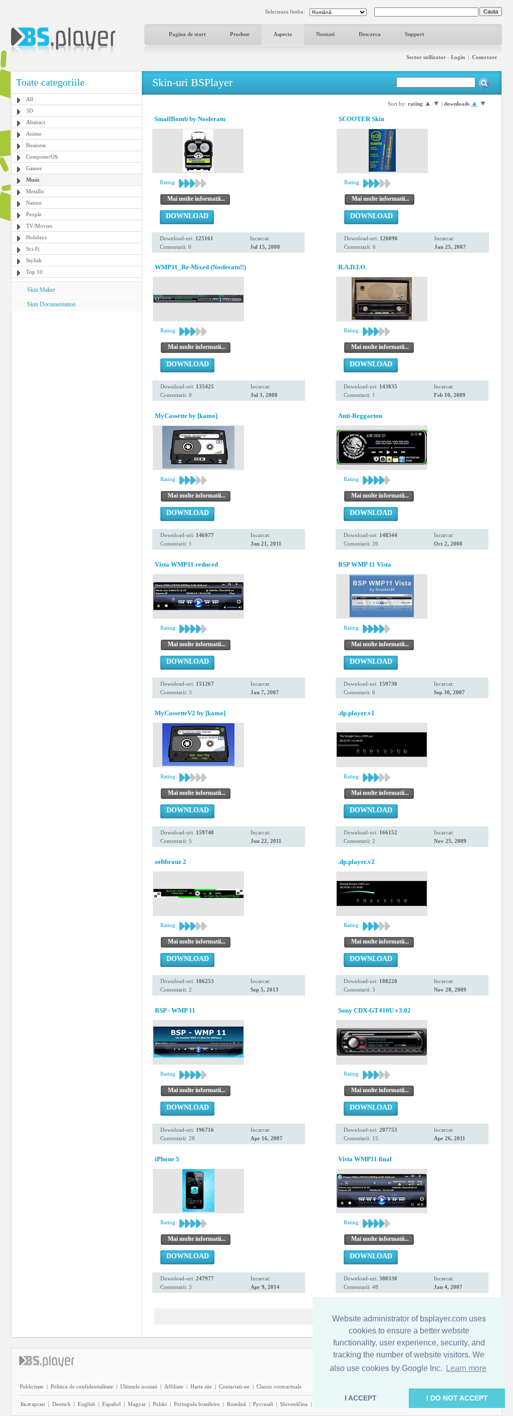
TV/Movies (39, 226)
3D (29, 111)
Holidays (36, 237)
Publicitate (32, 1386)
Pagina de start (187, 34)
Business (36, 145)
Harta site (201, 1386)
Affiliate (173, 1386)
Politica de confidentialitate (82, 1386)
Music (33, 180)
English (86, 1404)
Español (111, 1404)
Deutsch (61, 1404)
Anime (34, 134)
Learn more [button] (466, 1368)
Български (33, 1404)
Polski (160, 1404)
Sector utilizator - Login (435, 57)
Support (414, 34)
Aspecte (283, 34)
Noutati (325, 34)
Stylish (34, 260)
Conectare (484, 57)
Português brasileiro (197, 1404)
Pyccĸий (263, 1404)
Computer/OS (42, 157)
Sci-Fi (33, 249)
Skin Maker (41, 289)
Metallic (35, 191)
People (34, 214)
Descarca (370, 34)
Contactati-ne (234, 1386)
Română (236, 1404)
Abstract (35, 122)
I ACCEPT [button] (361, 1398)
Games (34, 168)
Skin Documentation (51, 304)
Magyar (137, 1404)
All (29, 99)
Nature (34, 203)
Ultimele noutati (138, 1386)
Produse (239, 34)
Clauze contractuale (279, 1386)
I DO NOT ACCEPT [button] (457, 1398)
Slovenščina (294, 1404)
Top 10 (34, 272)
